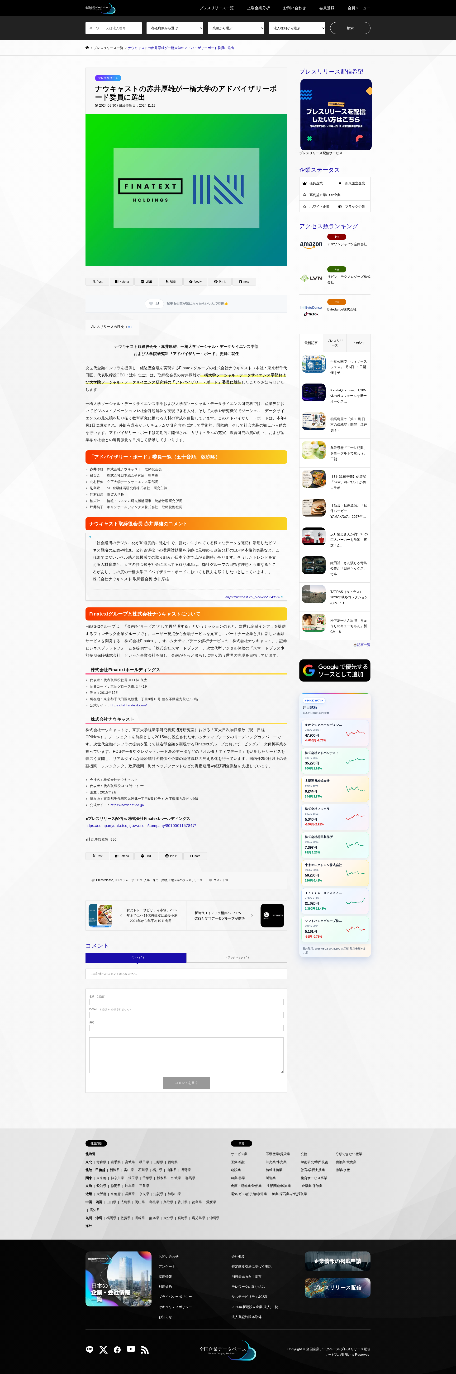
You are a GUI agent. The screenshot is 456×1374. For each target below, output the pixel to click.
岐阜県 (130, 1186)
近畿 (89, 1194)
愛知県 (101, 1186)
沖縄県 (214, 1218)
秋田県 (144, 1162)
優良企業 (316, 183)
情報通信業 (274, 1170)
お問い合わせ (294, 8)
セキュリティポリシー (175, 1307)
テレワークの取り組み (248, 1287)
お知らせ (165, 1317)
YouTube (133, 1351)
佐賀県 (126, 1218)
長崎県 (140, 1218)
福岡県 (111, 1218)
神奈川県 (117, 1178)
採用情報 (165, 1277)
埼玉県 (133, 1178)
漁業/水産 (343, 1170)
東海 (89, 1186)
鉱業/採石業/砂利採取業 (289, 1194)
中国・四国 (94, 1202)
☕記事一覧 (361, 645)
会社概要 (238, 1256)
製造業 (271, 1178)
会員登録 (326, 8)
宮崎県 (183, 1218)
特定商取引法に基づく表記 (251, 1266)
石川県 (143, 1170)
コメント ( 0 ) (136, 957)
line (91, 1351)
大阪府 (101, 1194)
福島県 (173, 1162)
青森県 (101, 1162)
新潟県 (115, 1170)
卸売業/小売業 (276, 1162)
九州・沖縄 (94, 1218)
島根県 (154, 1202)
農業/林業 (238, 1178)
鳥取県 (168, 1202)
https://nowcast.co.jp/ (127, 805)
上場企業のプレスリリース (185, 880)
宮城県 (130, 1162)
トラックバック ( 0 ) (237, 957)
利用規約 (165, 1287)
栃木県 (162, 1178)
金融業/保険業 (312, 1186)
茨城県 (176, 1178)
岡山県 (140, 1202)
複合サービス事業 (314, 1178)
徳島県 (197, 1202)
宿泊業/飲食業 (346, 1162)
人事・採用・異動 (155, 880)
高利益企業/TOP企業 (325, 195)
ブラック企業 (355, 206)
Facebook (119, 1351)
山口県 (111, 1202)
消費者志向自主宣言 (246, 1277)
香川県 (183, 1202)
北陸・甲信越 (95, 1170)
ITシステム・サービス (129, 880)
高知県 (95, 1210)
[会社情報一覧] (119, 1278)
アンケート (167, 1266)
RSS (146, 1351)
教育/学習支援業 (313, 1170)
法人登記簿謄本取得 (246, 1317)
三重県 (144, 1186)
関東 (89, 1178)
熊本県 (154, 1218)
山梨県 (172, 1170)
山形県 (158, 1162)
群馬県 (190, 1178)
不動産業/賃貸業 (278, 1154)
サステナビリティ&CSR (249, 1297)
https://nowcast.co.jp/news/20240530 (252, 597)
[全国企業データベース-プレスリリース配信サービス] (101, 8)
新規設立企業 (355, 183)
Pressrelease (104, 880)
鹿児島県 (198, 1218)
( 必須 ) (97, 996)
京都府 (116, 1194)
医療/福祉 (238, 1162)
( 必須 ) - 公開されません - (110, 1009)
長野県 (186, 1170)
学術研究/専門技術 (314, 1162)
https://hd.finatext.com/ (128, 705)
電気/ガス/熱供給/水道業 (249, 1194)
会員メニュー (359, 8)
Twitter (105, 1351)
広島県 (126, 1202)
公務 (304, 1154)
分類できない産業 (349, 1154)
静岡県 (116, 1186)
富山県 (129, 1170)
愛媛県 (211, 1202)
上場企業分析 (258, 8)
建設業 (236, 1170)
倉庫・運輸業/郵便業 (246, 1186)
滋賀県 (158, 1194)
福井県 (157, 1170)
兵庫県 (130, 1194)
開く (130, 326)
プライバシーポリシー (175, 1297)
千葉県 (147, 1178)
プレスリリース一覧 (217, 8)
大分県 (168, 1218)
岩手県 (116, 1162)
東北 (89, 1162)
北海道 (90, 1154)
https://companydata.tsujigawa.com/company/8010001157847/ (141, 826)
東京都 (101, 1178)
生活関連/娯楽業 (279, 1186)
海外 (89, 1226)
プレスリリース (108, 78)
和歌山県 (174, 1194)
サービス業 (239, 1154)
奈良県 (144, 1194)
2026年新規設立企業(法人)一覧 (255, 1307)
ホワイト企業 (319, 206)
